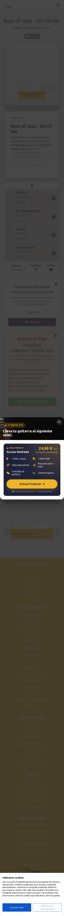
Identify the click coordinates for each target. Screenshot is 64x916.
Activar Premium (30, 484)
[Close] (59, 422)
